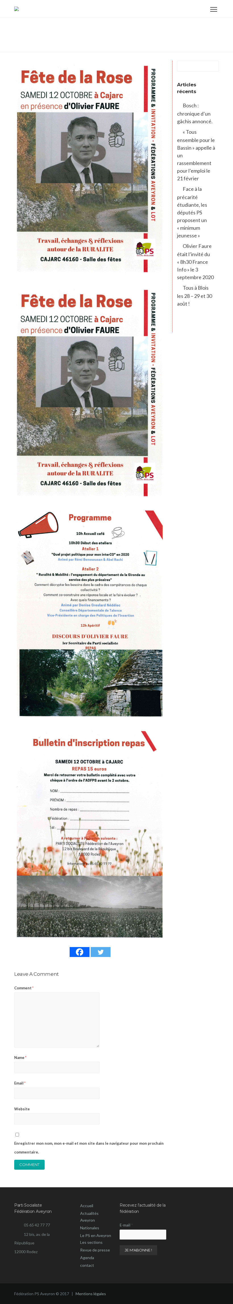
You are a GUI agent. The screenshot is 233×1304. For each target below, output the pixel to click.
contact (87, 1265)
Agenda (87, 1257)
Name (20, 1057)
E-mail (126, 1225)
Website (22, 1109)
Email (20, 1083)
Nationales (89, 1227)
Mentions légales (90, 1293)
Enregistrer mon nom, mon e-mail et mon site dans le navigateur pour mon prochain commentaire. (89, 1147)
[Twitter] (101, 952)
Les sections (91, 1242)
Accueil (86, 1205)
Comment (24, 988)
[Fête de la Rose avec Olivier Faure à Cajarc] (90, 168)
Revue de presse (95, 1249)
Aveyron (87, 1220)
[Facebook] (80, 952)
